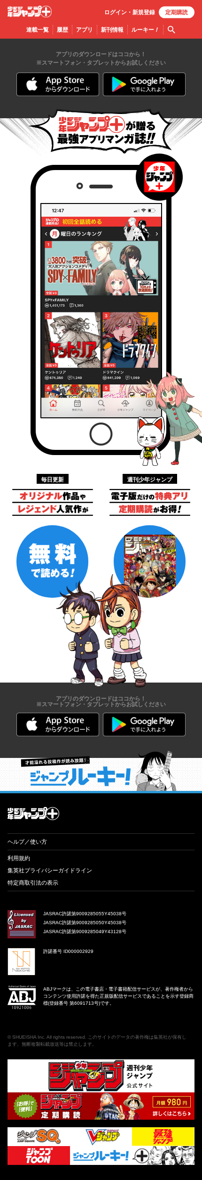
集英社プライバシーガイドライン (50, 870)
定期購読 (176, 12)
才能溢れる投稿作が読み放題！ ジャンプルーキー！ (101, 770)
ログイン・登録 (129, 12)
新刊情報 (112, 29)
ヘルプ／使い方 (27, 841)
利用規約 (19, 858)
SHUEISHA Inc (28, 1037)
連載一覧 (37, 29)
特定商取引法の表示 (33, 882)
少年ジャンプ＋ (30, 11)
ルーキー (145, 29)
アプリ (84, 29)
